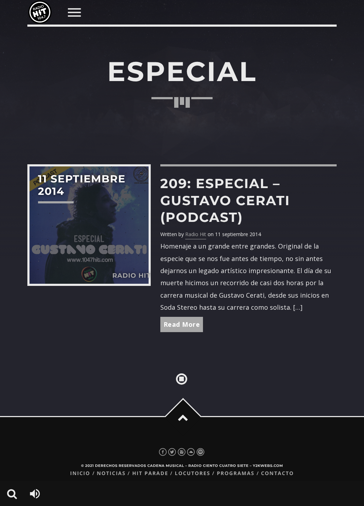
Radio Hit (195, 234)
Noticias (111, 473)
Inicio (80, 473)
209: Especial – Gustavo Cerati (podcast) (225, 200)
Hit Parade (150, 473)
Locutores (192, 473)
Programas (236, 473)
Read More (182, 324)
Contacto (277, 473)
